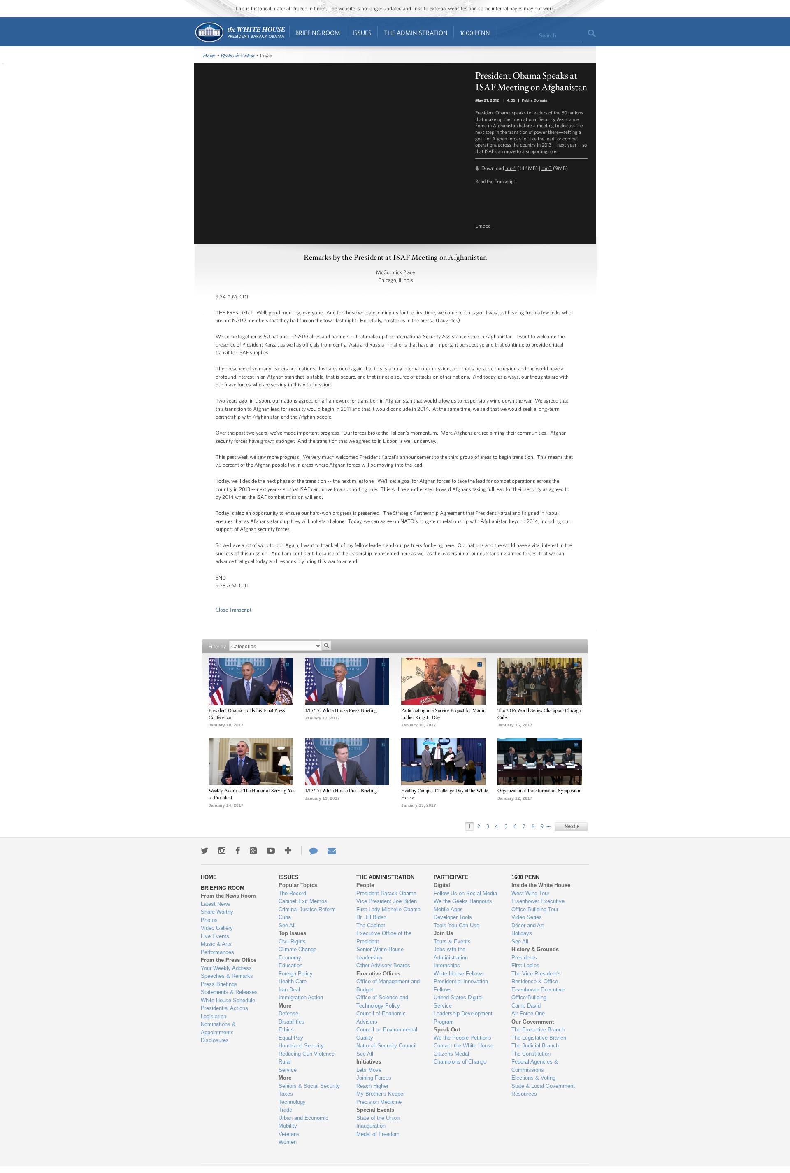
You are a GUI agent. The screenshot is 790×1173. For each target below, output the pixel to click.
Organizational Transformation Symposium (539, 790)
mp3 (546, 168)
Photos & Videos (238, 55)
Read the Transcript (495, 181)
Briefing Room (317, 32)
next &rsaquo (571, 826)
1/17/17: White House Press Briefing (341, 710)
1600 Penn (475, 32)
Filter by (217, 646)
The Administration (416, 32)
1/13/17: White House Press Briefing (341, 790)
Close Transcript (233, 610)
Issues (362, 32)
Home (239, 32)
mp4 (510, 168)
